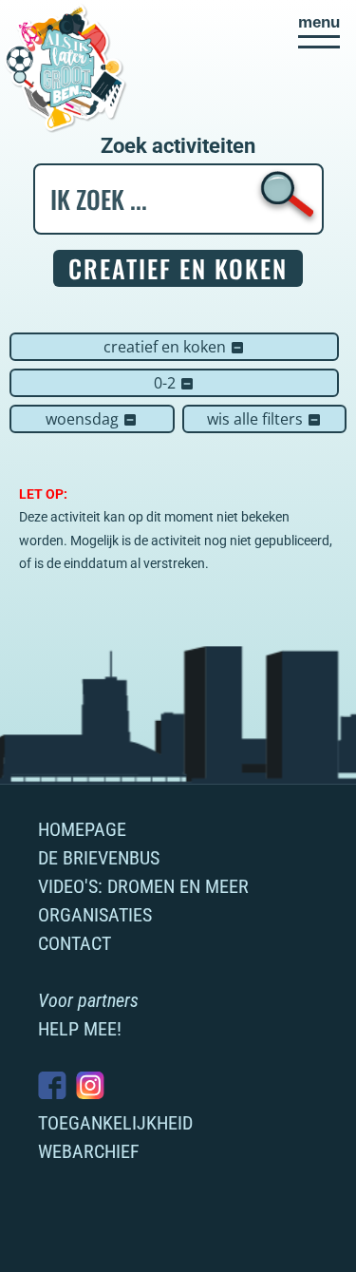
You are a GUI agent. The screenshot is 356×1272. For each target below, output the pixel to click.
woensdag (92, 418)
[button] (319, 31)
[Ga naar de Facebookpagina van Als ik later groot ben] (52, 1085)
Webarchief (89, 1151)
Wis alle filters (264, 418)
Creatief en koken (174, 346)
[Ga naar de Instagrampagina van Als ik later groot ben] (90, 1085)
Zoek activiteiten (178, 146)
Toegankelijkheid (115, 1122)
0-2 (174, 382)
